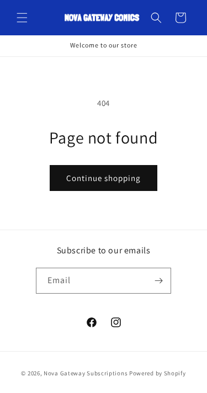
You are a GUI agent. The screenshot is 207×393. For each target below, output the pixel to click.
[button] (22, 18)
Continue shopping (103, 178)
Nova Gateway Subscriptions (86, 373)
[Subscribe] (158, 281)
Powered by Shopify (157, 373)
